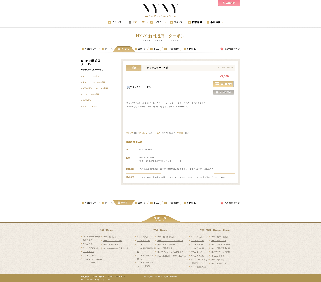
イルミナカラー (90, 106)
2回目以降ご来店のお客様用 (95, 88)
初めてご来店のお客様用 (94, 82)
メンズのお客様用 (91, 94)
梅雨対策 (87, 100)
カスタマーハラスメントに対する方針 (95, 280)
